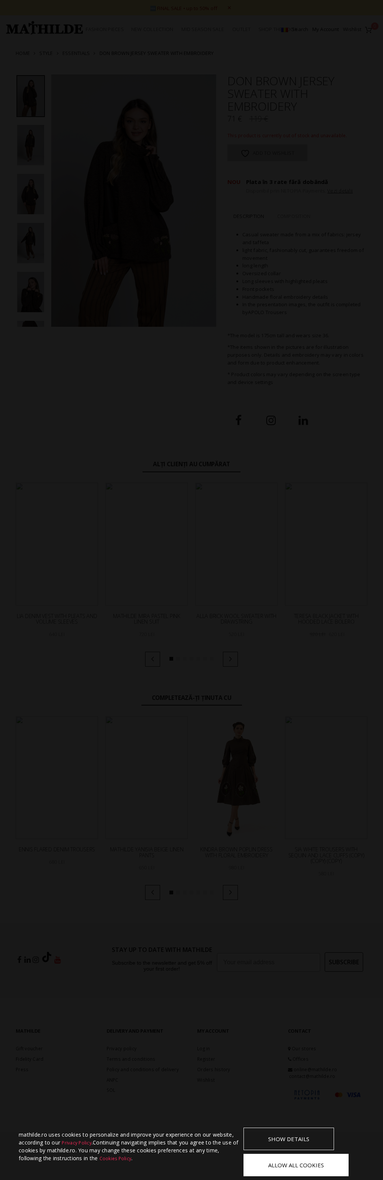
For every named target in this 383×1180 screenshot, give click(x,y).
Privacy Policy (77, 1143)
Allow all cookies (296, 1165)
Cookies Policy (115, 1158)
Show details (288, 1139)
